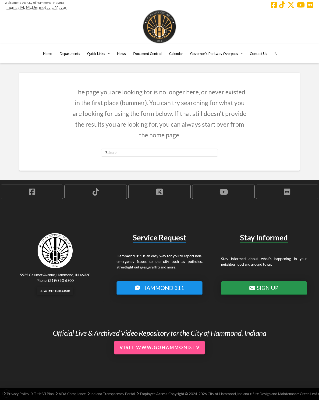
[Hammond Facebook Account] (273, 5)
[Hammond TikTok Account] (282, 5)
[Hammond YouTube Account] (301, 5)
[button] (70, 53)
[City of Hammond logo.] (159, 27)
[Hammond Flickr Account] (310, 5)
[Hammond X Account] (291, 5)
